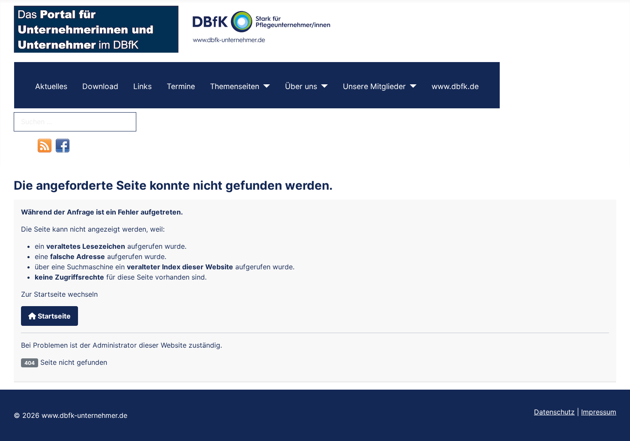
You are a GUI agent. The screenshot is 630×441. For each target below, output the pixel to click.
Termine (181, 86)
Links (142, 86)
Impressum (598, 412)
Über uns (301, 86)
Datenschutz (554, 412)
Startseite (53, 316)
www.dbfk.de (455, 86)
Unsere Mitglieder (374, 86)
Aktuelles (51, 86)
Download (100, 86)
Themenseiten (234, 86)
